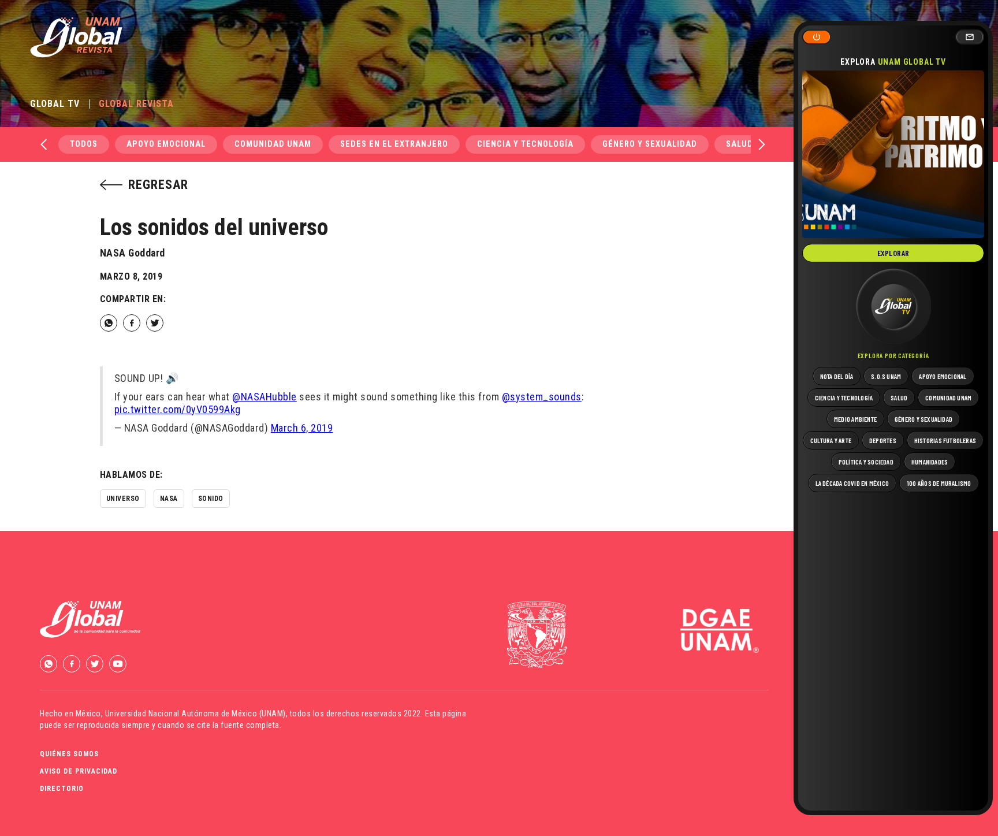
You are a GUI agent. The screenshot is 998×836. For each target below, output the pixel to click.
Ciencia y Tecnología (525, 144)
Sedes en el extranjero (394, 144)
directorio (62, 789)
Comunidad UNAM (272, 144)
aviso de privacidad (78, 771)
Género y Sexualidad (649, 144)
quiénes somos (69, 754)
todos (84, 144)
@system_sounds (542, 397)
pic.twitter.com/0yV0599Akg (177, 409)
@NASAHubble (264, 397)
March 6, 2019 (302, 428)
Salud (739, 144)
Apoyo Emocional (166, 144)
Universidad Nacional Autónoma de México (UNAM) (195, 713)
